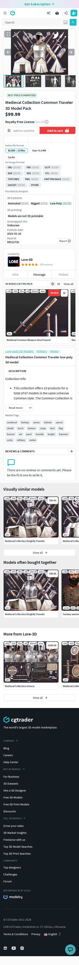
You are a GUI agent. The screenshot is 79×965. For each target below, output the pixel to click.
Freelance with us (14, 840)
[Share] (63, 139)
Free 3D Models (13, 797)
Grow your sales (13, 826)
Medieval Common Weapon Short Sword (29, 340)
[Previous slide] (8, 52)
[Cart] (57, 13)
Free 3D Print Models (16, 804)
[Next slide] (71, 52)
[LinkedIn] (6, 948)
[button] (65, 22)
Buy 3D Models (12, 769)
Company (8, 740)
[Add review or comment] (71, 451)
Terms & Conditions (15, 934)
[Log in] (65, 13)
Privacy (35, 934)
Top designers (12, 867)
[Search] (73, 22)
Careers (8, 755)
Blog (6, 748)
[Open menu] (5, 13)
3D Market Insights (15, 833)
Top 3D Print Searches (17, 853)
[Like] (16, 139)
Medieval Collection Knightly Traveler (25, 614)
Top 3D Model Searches (17, 847)
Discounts (9, 811)
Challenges (10, 874)
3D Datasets (10, 783)
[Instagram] (22, 948)
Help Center (10, 762)
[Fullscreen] (8, 34)
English (50, 934)
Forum (7, 881)
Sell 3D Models (12, 818)
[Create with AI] (48, 13)
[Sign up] (74, 13)
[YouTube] (14, 948)
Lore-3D (27, 259)
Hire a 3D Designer (14, 790)
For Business (11, 776)
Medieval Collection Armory (20, 686)
